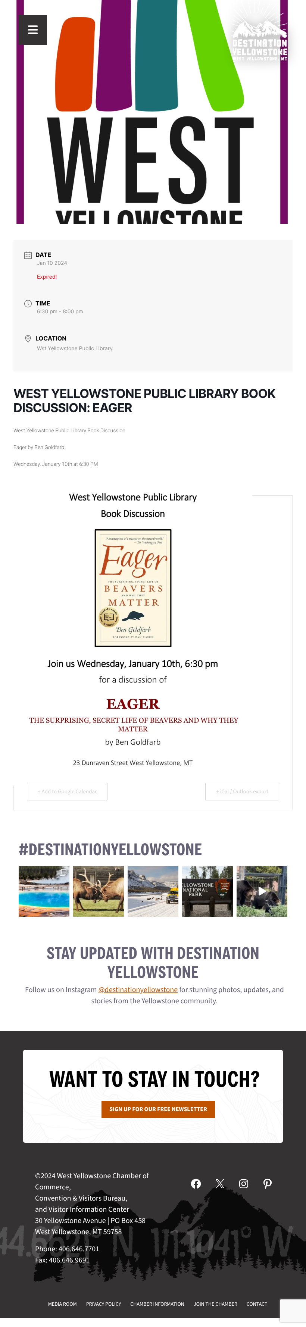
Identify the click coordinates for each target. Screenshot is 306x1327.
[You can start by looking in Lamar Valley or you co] (262, 891)
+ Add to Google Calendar (67, 792)
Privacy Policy (103, 1304)
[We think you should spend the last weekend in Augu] (44, 891)
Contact (257, 1304)
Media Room (62, 1304)
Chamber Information (157, 1304)
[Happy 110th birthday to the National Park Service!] (207, 891)
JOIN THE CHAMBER (215, 1304)
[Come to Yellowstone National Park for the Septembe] (98, 891)
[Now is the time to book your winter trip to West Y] (153, 891)
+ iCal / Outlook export (242, 792)
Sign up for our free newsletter (158, 1109)
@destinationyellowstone (138, 990)
